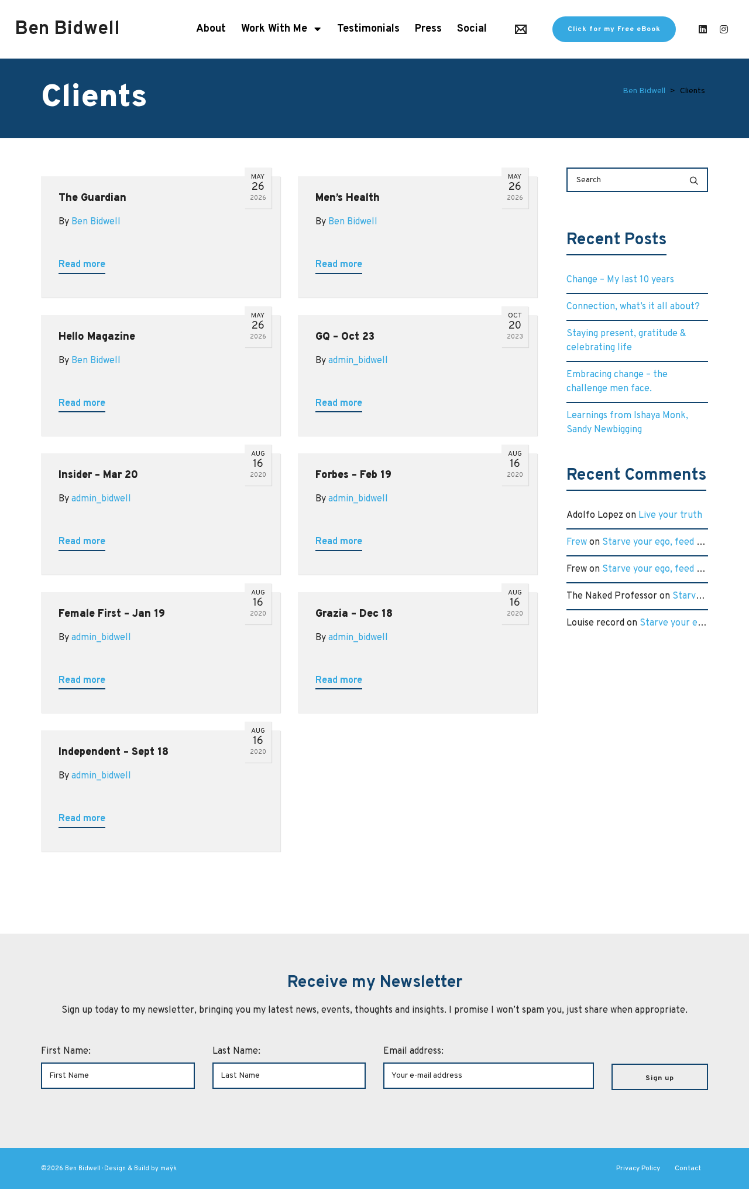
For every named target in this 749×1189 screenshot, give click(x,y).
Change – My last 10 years (620, 280)
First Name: (66, 1051)
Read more (82, 265)
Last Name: (236, 1051)
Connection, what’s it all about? (633, 307)
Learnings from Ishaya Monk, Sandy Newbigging (627, 423)
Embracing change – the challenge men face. (617, 382)
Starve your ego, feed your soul (669, 542)
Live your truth (670, 515)
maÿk (168, 1168)
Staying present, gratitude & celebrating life (626, 341)
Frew (576, 542)
